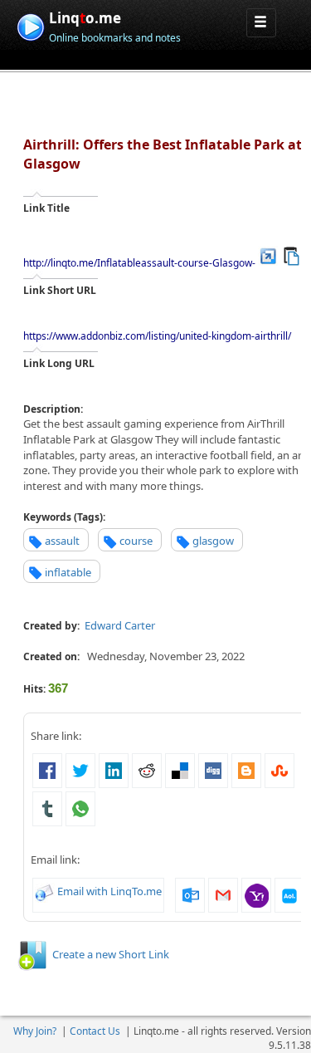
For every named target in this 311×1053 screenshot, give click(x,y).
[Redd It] (146, 769)
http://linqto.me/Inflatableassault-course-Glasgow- (139, 263)
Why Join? (34, 1031)
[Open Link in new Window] (268, 254)
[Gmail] (223, 893)
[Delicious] (180, 769)
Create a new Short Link (110, 954)
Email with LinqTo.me (109, 891)
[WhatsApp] (80, 808)
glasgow (213, 540)
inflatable (68, 572)
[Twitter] (80, 769)
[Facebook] (47, 769)
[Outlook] (189, 893)
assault (62, 540)
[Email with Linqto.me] (45, 891)
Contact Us (95, 1031)
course (136, 540)
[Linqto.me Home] (30, 25)
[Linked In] (113, 769)
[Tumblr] (47, 808)
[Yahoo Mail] (256, 893)
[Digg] (213, 769)
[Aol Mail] (289, 893)
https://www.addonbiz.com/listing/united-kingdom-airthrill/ (157, 336)
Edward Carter (120, 625)
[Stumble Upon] (279, 769)
